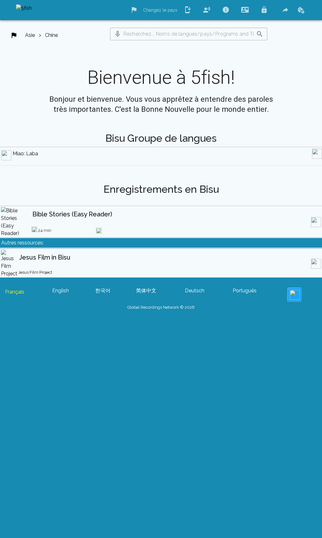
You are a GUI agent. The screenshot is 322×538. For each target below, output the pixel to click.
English (60, 291)
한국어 (102, 291)
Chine (51, 35)
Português (245, 291)
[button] (117, 34)
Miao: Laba (25, 154)
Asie (30, 35)
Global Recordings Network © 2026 (161, 307)
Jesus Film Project (35, 272)
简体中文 (146, 291)
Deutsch (194, 291)
